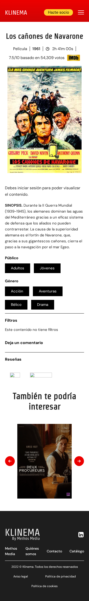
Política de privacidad (60, 576)
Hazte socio (58, 12)
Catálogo (76, 551)
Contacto (54, 551)
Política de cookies (44, 586)
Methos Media (11, 551)
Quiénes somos (32, 551)
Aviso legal (20, 576)
